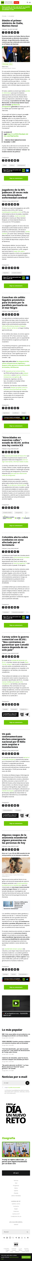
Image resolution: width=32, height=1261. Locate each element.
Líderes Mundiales (16, 1196)
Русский (27, 1250)
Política (12, 165)
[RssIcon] (25, 1237)
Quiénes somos (16, 1204)
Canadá (5, 709)
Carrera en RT (16, 1214)
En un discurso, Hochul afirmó (17, 485)
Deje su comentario (16, 178)
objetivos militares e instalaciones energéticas (16, 376)
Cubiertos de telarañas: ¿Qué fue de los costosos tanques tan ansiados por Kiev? (15, 1058)
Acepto (12, 1087)
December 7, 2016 (9, 142)
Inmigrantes (19, 512)
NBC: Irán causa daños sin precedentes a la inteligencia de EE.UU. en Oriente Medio (16, 1035)
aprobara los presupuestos (11, 106)
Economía (14, 709)
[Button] (27, 2)
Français (14, 1250)
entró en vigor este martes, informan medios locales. (15, 461)
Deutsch (26, 1248)
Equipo (16, 1209)
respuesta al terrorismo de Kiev (15, 371)
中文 (7, 1251)
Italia (4, 165)
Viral (16, 1183)
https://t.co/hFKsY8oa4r (15, 134)
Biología (5, 974)
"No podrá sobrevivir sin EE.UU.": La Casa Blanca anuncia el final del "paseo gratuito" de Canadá (15, 1066)
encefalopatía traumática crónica (12, 212)
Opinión (16, 1190)
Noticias (16, 1180)
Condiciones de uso (16, 1216)
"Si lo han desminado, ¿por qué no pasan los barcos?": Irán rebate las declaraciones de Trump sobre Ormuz (16, 1050)
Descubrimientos (23, 974)
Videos (16, 1188)
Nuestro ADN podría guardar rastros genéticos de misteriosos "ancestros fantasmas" (15, 905)
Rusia (23, 413)
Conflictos (15, 413)
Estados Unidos (16, 273)
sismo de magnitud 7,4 (20, 563)
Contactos (16, 1206)
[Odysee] (10, 1237)
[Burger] (30, 2)
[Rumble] (7, 1237)
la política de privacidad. (14, 1087)
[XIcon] (13, 1237)
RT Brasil (14, 1248)
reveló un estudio (20, 216)
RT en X (16, 1173)
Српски (20, 1250)
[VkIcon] (4, 1237)
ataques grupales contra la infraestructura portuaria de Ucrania (15, 388)
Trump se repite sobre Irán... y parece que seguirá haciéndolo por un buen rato (14, 1161)
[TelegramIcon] (16, 1237)
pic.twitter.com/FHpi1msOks (16, 135)
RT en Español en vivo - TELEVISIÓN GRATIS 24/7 (15, 1014)
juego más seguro (19, 251)
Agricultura (6, 413)
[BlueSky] (19, 1237)
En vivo (16, 2)
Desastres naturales (17, 612)
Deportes (5, 273)
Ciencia (13, 974)
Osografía (8, 1138)
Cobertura (16, 1211)
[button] (16, 54)
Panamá (18, 810)
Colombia (5, 612)
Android (16, 1224)
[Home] (2, 2)
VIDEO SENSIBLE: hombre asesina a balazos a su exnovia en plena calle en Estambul (16, 1042)
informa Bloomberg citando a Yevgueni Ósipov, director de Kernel (14, 327)
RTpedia (16, 1193)
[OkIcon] (22, 1237)
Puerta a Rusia (25, 1251)
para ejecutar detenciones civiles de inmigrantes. (14, 474)
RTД (12, 1251)
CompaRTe (6, 1248)
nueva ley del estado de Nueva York (16, 456)
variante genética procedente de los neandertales (14, 884)
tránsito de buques (8, 791)
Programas (16, 1185)
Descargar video (7, 64)
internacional (21, 165)
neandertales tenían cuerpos (13, 949)
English (7, 1250)
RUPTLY (17, 1251)
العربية (20, 1248)
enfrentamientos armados (21, 557)
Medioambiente (7, 810)
